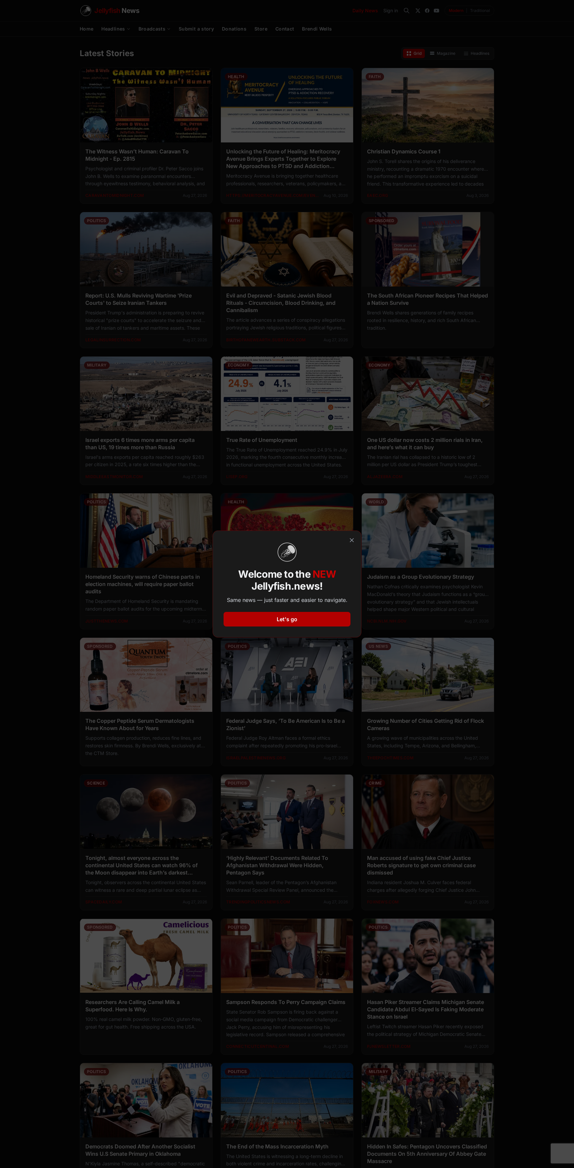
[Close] (351, 540)
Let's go (287, 619)
